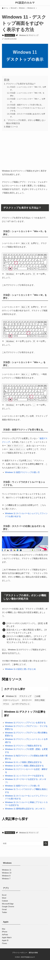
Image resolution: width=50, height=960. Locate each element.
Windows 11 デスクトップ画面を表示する (23, 745)
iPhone (4, 932)
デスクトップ (25, 696)
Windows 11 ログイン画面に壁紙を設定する (24, 766)
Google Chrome (8, 906)
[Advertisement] (25, 149)
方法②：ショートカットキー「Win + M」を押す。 (27, 94)
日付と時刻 (40, 700)
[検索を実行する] (45, 843)
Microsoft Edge (7, 904)
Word (4, 898)
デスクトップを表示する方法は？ (21, 84)
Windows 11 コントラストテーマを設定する (24, 776)
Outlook (5, 901)
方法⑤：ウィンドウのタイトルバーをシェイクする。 (27, 109)
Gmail (4, 909)
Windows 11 (9, 35)
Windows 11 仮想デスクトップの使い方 (22, 472)
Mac (3, 929)
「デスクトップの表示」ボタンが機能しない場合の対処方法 (26, 122)
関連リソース (12, 127)
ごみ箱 (37, 696)
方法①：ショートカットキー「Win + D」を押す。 (28, 88)
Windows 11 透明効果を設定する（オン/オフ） (25, 808)
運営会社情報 (33, 952)
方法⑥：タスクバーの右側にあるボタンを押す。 (27, 115)
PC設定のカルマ (25, 3)
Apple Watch (7, 937)
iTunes (4, 943)
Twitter (4, 912)
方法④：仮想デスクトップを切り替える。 (26, 105)
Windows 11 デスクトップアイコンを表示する (25, 722)
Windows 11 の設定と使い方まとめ (20, 669)
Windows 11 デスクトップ (28, 35)
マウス (6, 704)
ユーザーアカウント (21, 704)
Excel (4, 895)
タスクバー (27, 700)
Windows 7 (6, 878)
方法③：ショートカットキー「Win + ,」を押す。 (27, 100)
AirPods (5, 935)
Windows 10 (6, 873)
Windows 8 (6, 876)
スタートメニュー (11, 700)
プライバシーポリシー (19, 952)
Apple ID (5, 940)
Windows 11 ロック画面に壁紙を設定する (23, 762)
